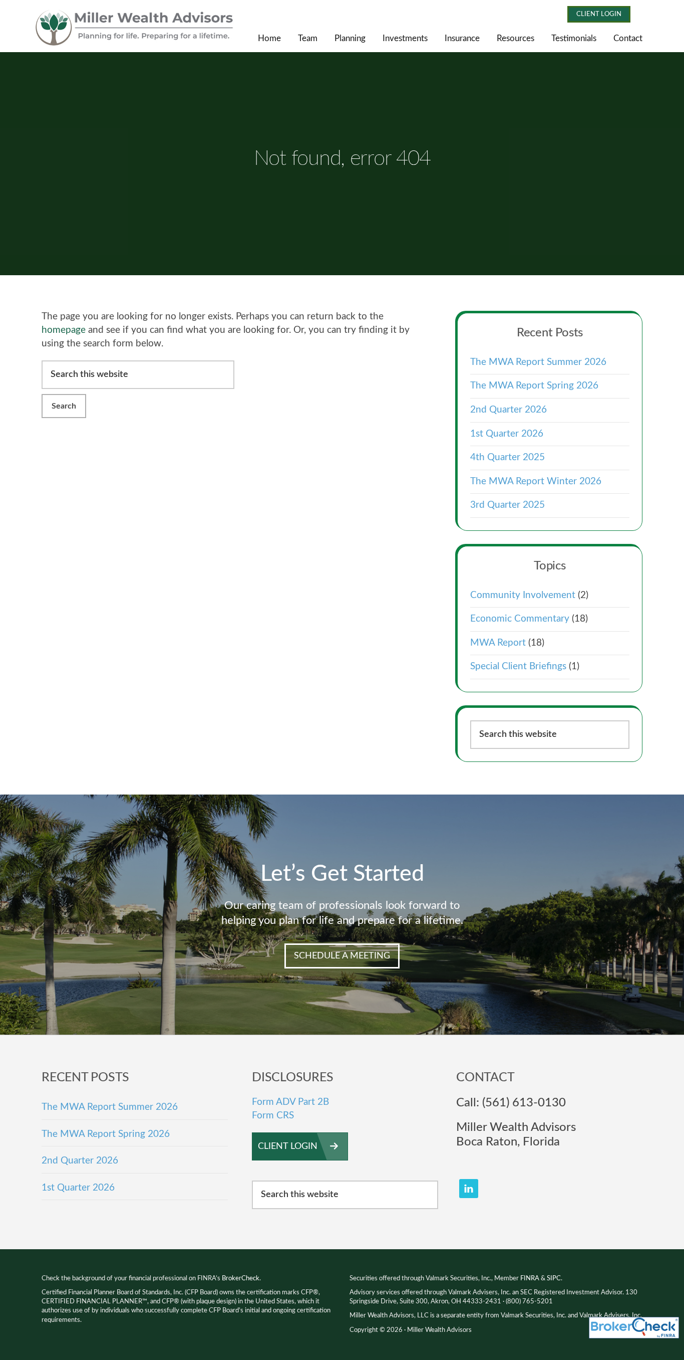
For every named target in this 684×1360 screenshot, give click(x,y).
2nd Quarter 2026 (508, 410)
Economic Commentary (519, 619)
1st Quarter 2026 (506, 434)
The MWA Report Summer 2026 (538, 362)
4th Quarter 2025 (507, 457)
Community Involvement (522, 595)
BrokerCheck (240, 1278)
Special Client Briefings (518, 666)
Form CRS (273, 1115)
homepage (64, 330)
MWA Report (498, 643)
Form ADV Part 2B (290, 1102)
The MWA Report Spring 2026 (534, 386)
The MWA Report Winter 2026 (535, 481)
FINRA (529, 1278)
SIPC (554, 1278)
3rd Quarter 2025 (507, 505)
